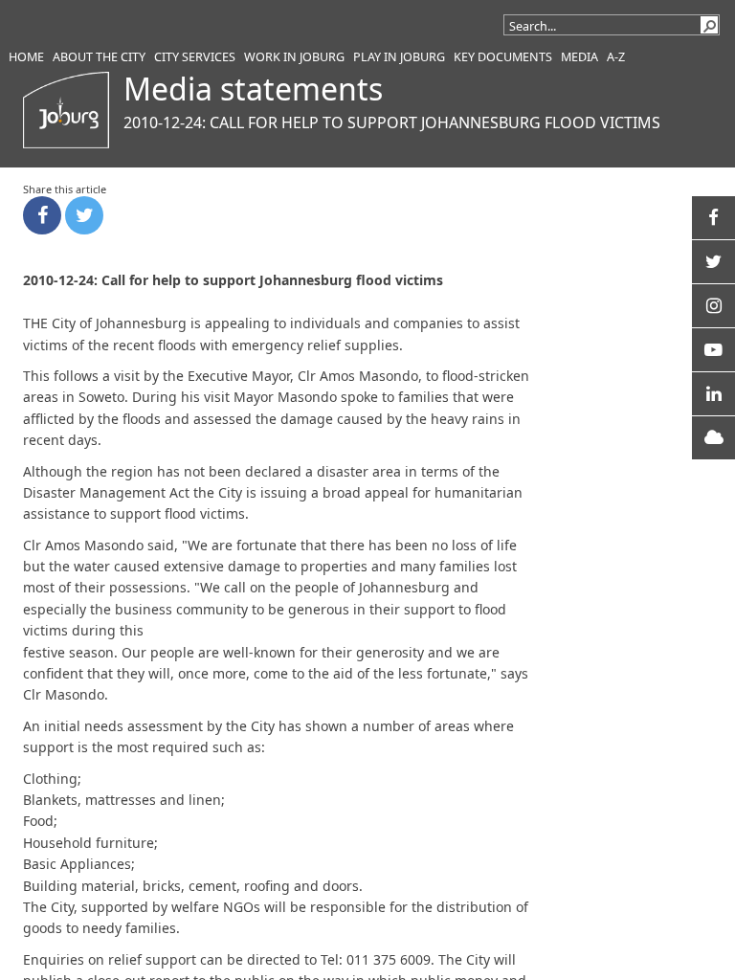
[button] (709, 24)
